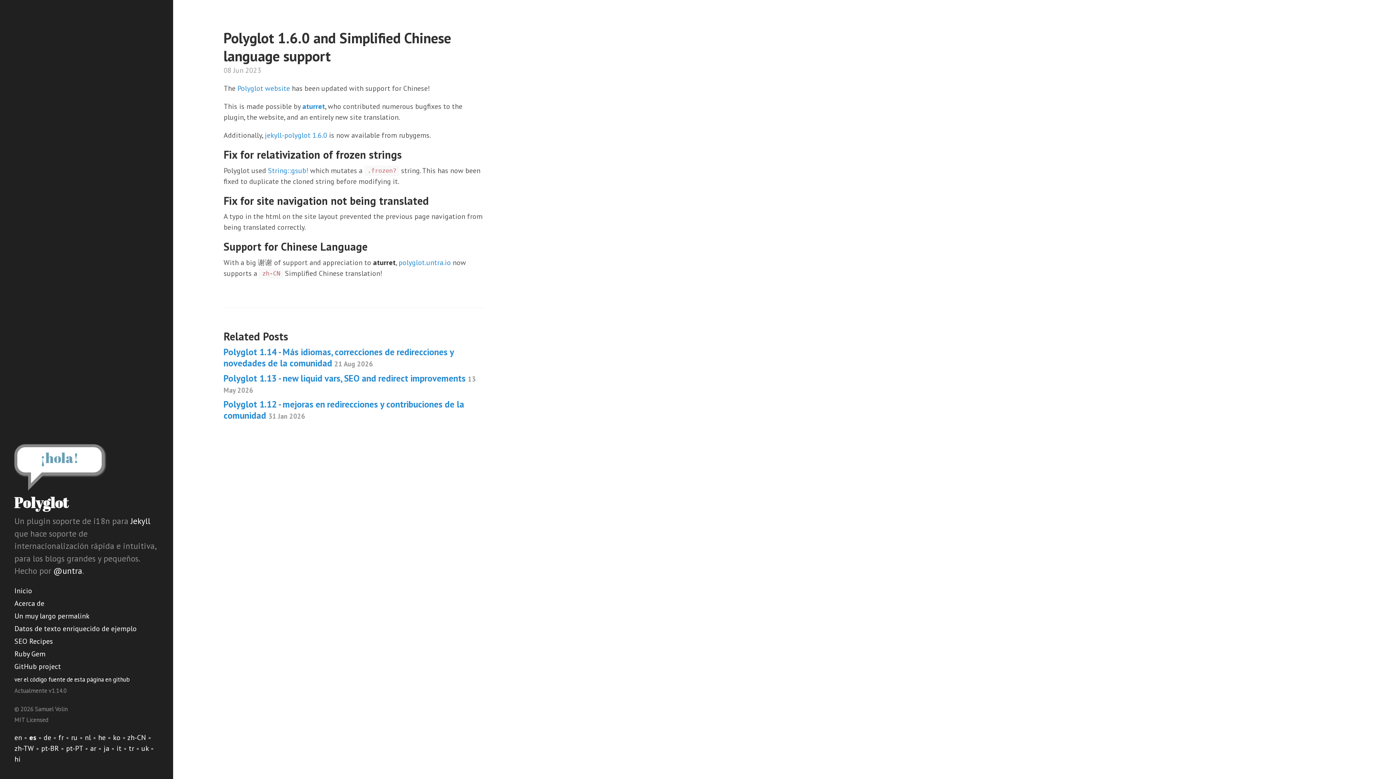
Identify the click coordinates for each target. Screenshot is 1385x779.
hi (17, 759)
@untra (67, 570)
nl (88, 737)
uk (145, 748)
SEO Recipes (33, 641)
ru (74, 737)
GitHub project (37, 666)
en (18, 737)
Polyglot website (263, 88)
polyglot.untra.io (425, 262)
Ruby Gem (29, 654)
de (47, 737)
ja (106, 748)
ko (116, 737)
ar (93, 748)
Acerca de (29, 603)
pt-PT (74, 748)
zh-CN (136, 737)
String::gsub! (288, 170)
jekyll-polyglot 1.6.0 (296, 135)
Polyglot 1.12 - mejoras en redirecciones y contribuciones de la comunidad (344, 410)
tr (131, 748)
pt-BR (50, 748)
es (32, 737)
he (102, 737)
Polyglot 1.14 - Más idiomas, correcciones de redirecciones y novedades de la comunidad (339, 357)
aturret (313, 106)
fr (61, 737)
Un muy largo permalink (51, 616)
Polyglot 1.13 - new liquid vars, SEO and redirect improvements (350, 384)
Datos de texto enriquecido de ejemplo (75, 628)
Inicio (23, 590)
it (119, 748)
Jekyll (140, 521)
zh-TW (24, 748)
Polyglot (41, 502)
